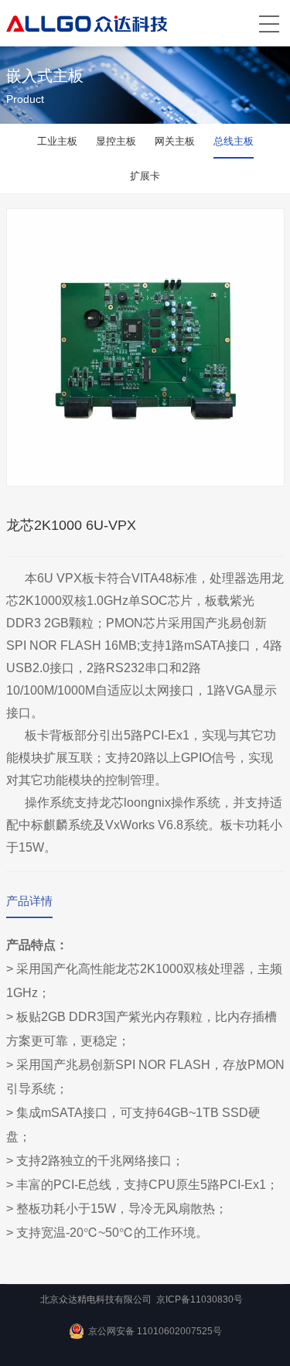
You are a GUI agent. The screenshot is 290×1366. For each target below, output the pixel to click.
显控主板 (116, 141)
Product (25, 99)
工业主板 (57, 141)
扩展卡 (145, 176)
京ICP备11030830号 (199, 1299)
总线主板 (233, 141)
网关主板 (175, 141)
